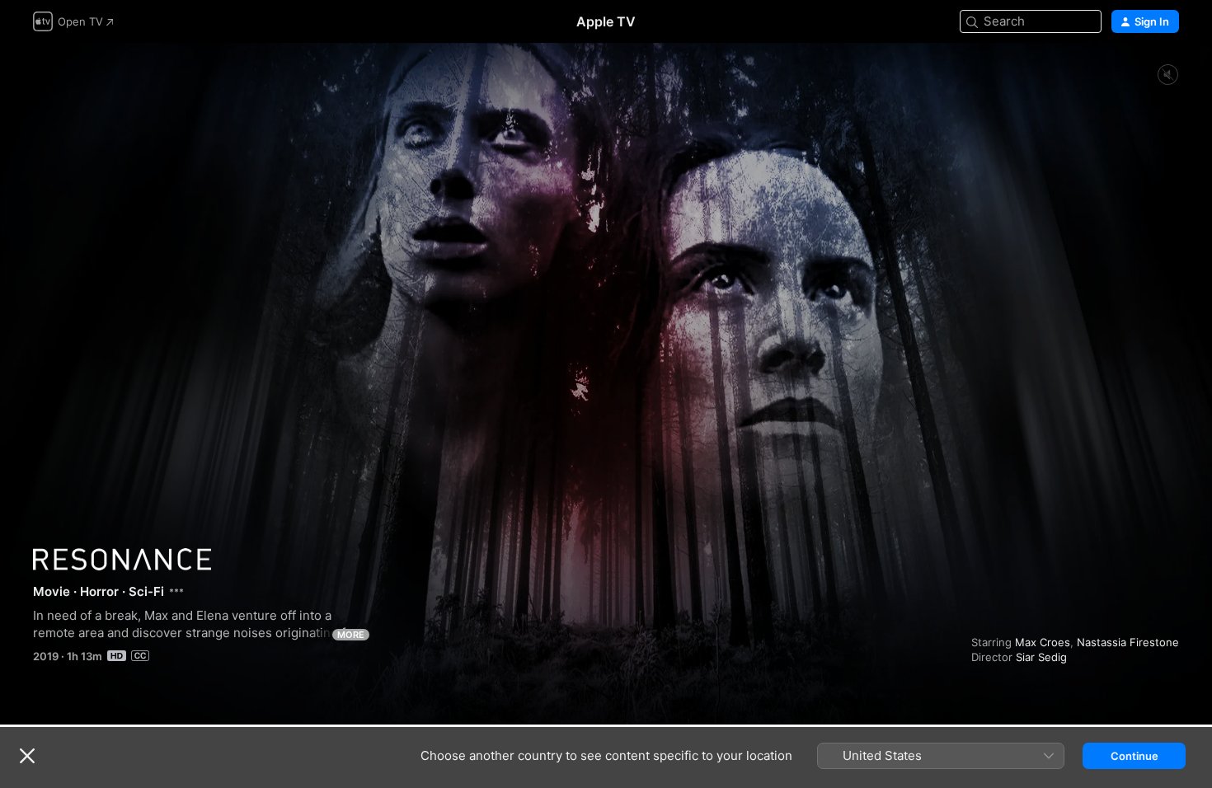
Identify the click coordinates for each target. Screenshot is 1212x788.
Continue (1134, 755)
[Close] (27, 755)
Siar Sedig (1041, 657)
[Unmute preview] (1167, 75)
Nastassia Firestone (1128, 642)
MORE (350, 634)
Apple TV (606, 21)
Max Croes (1042, 642)
